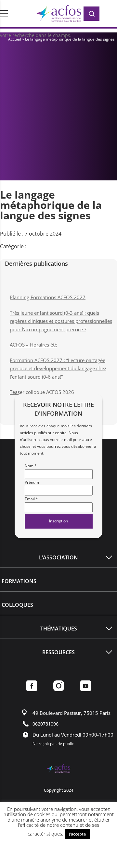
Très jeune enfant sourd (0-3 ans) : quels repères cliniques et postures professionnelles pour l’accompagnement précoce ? (61, 321)
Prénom (32, 482)
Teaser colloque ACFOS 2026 (42, 392)
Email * (31, 499)
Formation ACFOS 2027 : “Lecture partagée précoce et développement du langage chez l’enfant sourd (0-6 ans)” (58, 368)
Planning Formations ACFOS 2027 (47, 297)
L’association (58, 557)
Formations (19, 581)
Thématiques (58, 628)
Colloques (17, 604)
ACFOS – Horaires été (33, 344)
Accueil (14, 39)
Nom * (31, 466)
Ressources (58, 652)
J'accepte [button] (77, 834)
